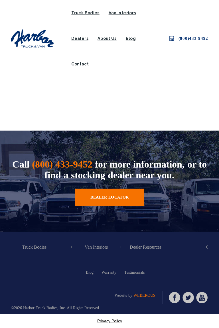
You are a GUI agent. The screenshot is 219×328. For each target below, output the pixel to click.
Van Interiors (122, 13)
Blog (131, 38)
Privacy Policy (109, 321)
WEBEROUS (144, 295)
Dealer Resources (145, 247)
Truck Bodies (85, 13)
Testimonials (134, 272)
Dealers (79, 38)
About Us (107, 38)
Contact (80, 64)
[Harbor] (36, 38)
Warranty (109, 272)
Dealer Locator (109, 197)
